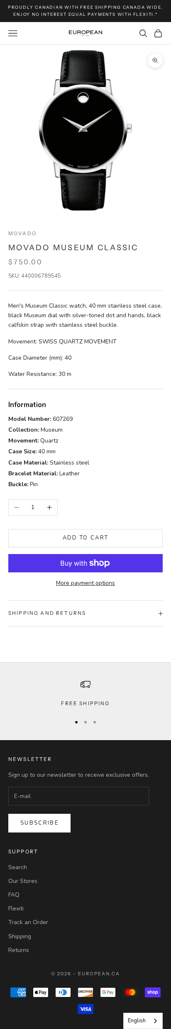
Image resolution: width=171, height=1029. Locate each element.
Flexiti (16, 908)
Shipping (19, 936)
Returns (18, 950)
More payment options (85, 583)
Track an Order (28, 922)
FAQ (14, 895)
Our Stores (22, 881)
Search (17, 867)
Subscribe (39, 823)
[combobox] (143, 1021)
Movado (22, 233)
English (137, 1020)
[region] (85, 693)
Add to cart (86, 538)
